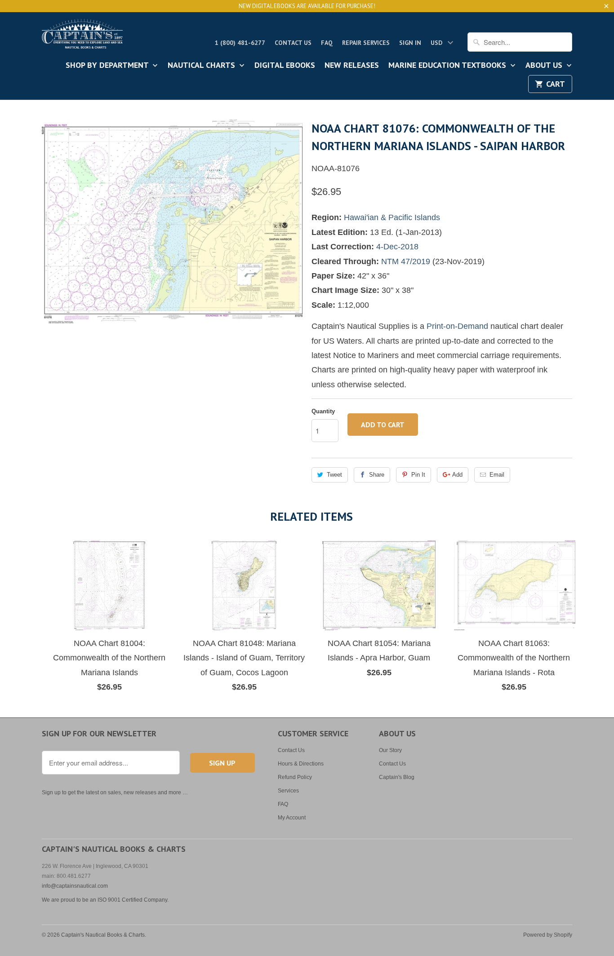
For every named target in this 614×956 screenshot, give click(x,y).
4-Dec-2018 (397, 246)
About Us (545, 65)
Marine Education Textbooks (448, 65)
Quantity (323, 411)
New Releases (352, 65)
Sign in (410, 43)
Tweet (334, 474)
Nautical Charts (202, 65)
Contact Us (293, 43)
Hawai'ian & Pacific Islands (392, 217)
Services (288, 791)
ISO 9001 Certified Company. (133, 900)
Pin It (418, 474)
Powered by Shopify (547, 935)
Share (376, 474)
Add (457, 474)
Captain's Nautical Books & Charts (103, 935)
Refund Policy (295, 777)
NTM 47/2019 (405, 261)
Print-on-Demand (457, 326)
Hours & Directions (301, 764)
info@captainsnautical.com (75, 886)
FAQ (327, 43)
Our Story (390, 750)
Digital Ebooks (284, 65)
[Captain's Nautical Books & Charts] (82, 36)
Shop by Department (108, 65)
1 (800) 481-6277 (240, 43)
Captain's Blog (396, 777)
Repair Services (366, 43)
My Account (292, 817)
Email (496, 474)
